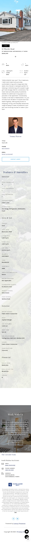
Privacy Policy (22, 532)
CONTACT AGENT (15, 159)
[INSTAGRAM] (13, 518)
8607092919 (5, 148)
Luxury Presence (19, 523)
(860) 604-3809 (9, 470)
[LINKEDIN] (17, 518)
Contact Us (15, 442)
